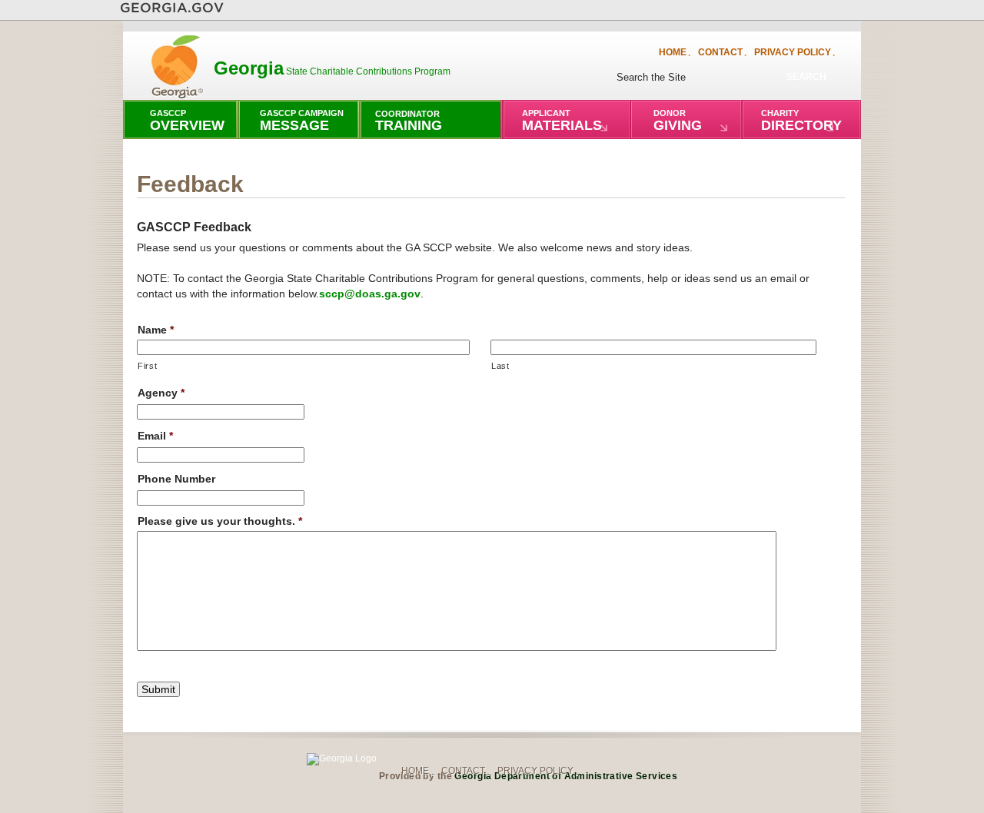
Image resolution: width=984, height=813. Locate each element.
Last (500, 365)
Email (155, 436)
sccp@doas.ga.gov (370, 293)
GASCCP (187, 120)
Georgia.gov (172, 8)
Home (672, 52)
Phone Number (176, 479)
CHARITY (801, 120)
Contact (720, 52)
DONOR (677, 120)
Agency (161, 393)
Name (156, 330)
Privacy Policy (792, 52)
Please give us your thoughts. (220, 521)
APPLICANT (562, 120)
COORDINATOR (408, 121)
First (147, 365)
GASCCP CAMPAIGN (302, 120)
